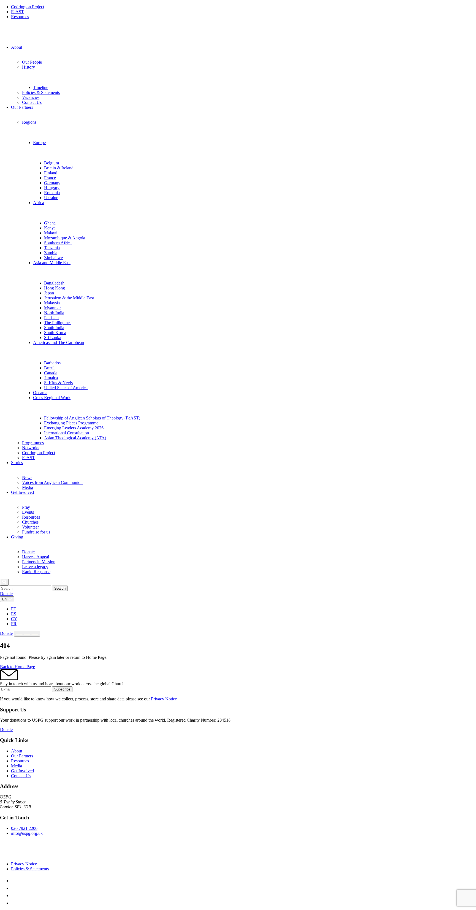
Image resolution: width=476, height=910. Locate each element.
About (16, 751)
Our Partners (22, 756)
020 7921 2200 (24, 828)
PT (13, 608)
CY (14, 618)
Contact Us (21, 775)
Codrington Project (27, 6)
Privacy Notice (164, 699)
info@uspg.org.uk (27, 833)
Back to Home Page (17, 666)
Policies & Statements (30, 868)
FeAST (17, 11)
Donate (6, 593)
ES (13, 613)
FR (14, 623)
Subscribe (62, 689)
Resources (20, 16)
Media (16, 765)
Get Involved (22, 770)
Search (60, 588)
